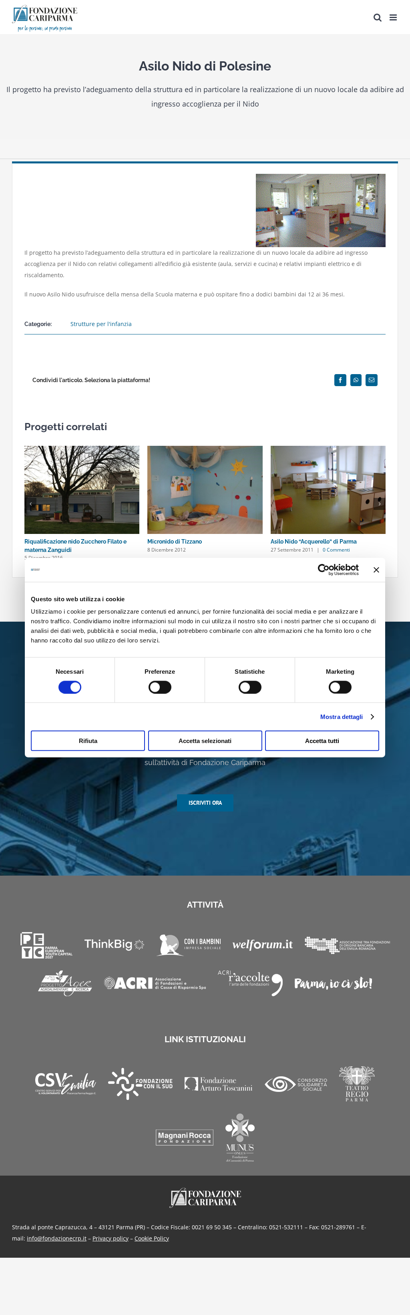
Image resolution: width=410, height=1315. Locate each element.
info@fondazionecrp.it (56, 1238)
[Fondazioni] (347, 945)
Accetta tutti (322, 740)
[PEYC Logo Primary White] (46, 945)
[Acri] (155, 983)
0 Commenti (336, 549)
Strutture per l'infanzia (101, 324)
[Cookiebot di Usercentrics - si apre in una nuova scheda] (324, 570)
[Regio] (357, 1084)
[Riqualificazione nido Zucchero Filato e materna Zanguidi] (81, 449)
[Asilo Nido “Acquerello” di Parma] (328, 449)
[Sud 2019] (140, 1084)
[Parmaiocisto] (333, 983)
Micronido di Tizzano (174, 541)
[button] (30, 504)
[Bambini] (188, 945)
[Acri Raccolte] (250, 983)
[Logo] (205, 1190)
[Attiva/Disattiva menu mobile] (394, 17)
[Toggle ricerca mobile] (378, 17)
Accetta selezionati (205, 740)
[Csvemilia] (65, 1084)
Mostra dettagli (341, 716)
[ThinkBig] (114, 945)
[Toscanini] (219, 1084)
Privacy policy (110, 1238)
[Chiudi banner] (376, 569)
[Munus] (240, 1138)
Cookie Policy (152, 1238)
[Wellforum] (263, 945)
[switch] (160, 687)
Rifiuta (88, 740)
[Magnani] (184, 1138)
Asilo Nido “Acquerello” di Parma (314, 541)
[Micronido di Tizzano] (204, 449)
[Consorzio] (296, 1084)
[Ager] (65, 983)
